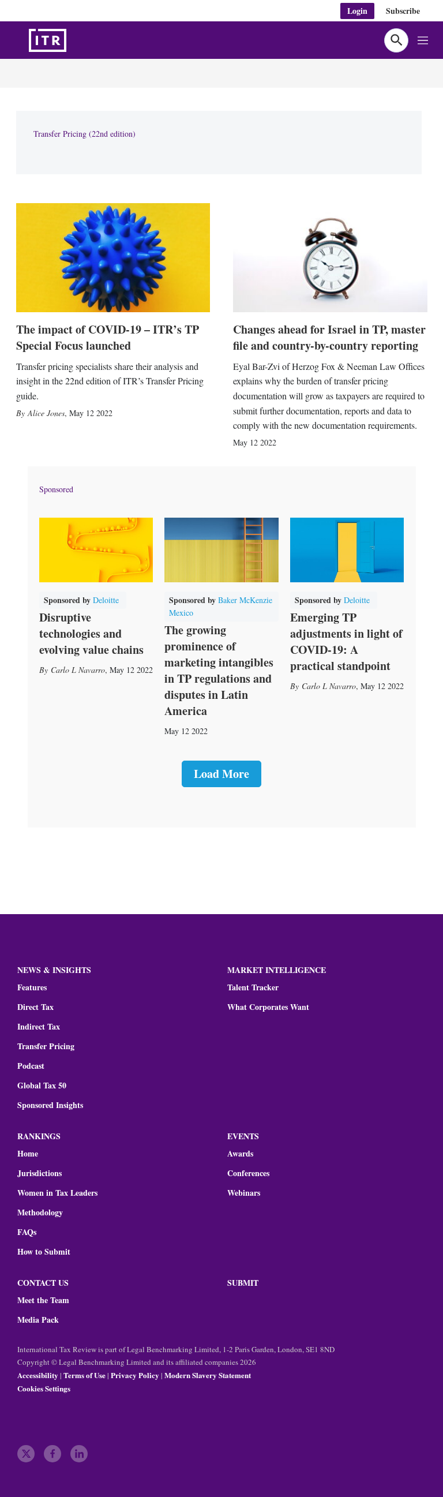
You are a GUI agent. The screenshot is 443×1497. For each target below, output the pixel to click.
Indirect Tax (38, 1027)
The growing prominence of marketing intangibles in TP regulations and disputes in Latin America (218, 670)
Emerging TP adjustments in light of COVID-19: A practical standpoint (346, 641)
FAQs (26, 1232)
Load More (221, 773)
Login (357, 11)
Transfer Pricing (45, 1046)
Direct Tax (35, 1007)
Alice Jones (46, 412)
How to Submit (43, 1252)
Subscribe (403, 11)
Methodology (40, 1212)
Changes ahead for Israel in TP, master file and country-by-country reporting (329, 337)
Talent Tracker (253, 987)
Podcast (30, 1066)
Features (32, 987)
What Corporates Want (268, 1007)
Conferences (248, 1173)
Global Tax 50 (41, 1085)
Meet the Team (43, 1300)
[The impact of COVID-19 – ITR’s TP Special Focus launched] (113, 257)
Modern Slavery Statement (207, 1374)
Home (27, 1154)
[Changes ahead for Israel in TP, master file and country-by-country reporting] (330, 257)
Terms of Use (84, 1374)
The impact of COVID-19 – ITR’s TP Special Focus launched (107, 337)
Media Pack (38, 1320)
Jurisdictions (39, 1173)
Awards (240, 1154)
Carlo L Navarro (78, 669)
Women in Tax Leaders (57, 1193)
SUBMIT (242, 1283)
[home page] (75, 40)
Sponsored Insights (50, 1105)
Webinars (243, 1193)
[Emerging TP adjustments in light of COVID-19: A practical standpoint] (347, 550)
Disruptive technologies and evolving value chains (91, 633)
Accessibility (37, 1374)
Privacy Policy (135, 1374)
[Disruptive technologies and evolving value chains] (96, 550)
